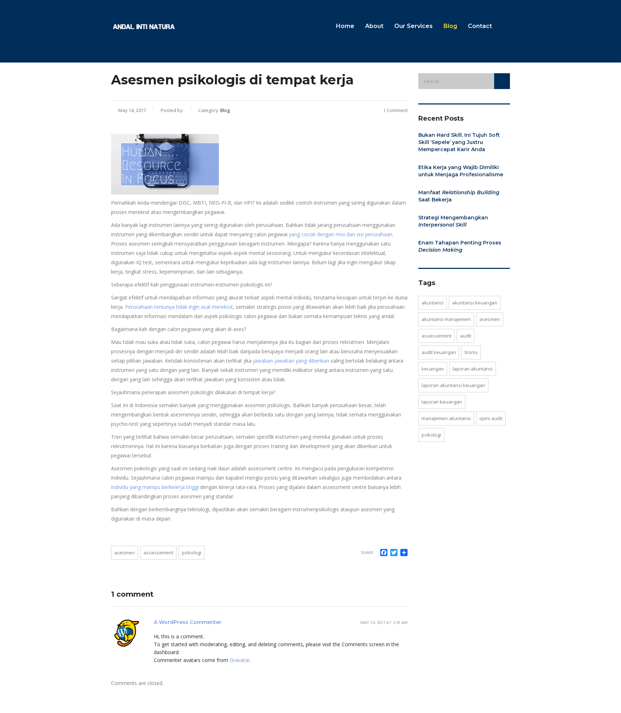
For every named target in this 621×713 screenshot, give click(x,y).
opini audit (490, 418)
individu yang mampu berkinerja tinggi (155, 487)
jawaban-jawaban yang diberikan (291, 360)
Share (367, 552)
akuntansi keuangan (474, 302)
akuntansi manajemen (446, 319)
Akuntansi (432, 302)
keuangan (433, 368)
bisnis (471, 352)
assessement (158, 552)
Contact (480, 26)
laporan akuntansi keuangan (453, 385)
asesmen (124, 552)
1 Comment (395, 110)
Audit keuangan (439, 352)
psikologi (191, 552)
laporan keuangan (442, 402)
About (374, 26)
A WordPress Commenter (187, 622)
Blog (450, 26)
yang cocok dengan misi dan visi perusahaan (340, 234)
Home (345, 26)
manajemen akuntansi (446, 418)
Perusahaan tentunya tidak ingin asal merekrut (179, 306)
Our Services (413, 26)
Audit (465, 335)
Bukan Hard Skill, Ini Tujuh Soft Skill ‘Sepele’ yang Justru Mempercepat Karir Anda (459, 142)
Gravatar (240, 660)
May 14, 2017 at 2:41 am (384, 622)
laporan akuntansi (472, 368)
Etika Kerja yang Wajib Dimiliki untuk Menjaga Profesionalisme (460, 171)
